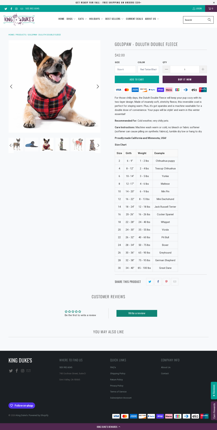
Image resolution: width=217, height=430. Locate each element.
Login (199, 8)
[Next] (97, 86)
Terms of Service (118, 391)
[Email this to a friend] (174, 281)
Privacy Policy (116, 385)
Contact (165, 373)
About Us (165, 367)
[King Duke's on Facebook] (10, 8)
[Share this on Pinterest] (166, 281)
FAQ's (113, 367)
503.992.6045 (33, 8)
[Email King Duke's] (21, 8)
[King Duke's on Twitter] (5, 8)
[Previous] (11, 86)
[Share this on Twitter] (149, 281)
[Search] (209, 20)
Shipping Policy (117, 373)
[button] (108, 426)
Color (141, 62)
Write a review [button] (136, 313)
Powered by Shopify (38, 415)
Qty (165, 62)
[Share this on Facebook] (158, 281)
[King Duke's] (19, 20)
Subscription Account (121, 398)
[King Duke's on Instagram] (16, 8)
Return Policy (116, 379)
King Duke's (22, 415)
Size (117, 62)
